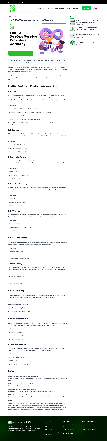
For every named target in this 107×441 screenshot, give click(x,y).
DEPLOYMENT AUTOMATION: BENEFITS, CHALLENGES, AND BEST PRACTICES (86, 28)
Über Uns (49, 8)
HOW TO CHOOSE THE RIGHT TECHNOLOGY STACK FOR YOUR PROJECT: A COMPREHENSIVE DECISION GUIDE (86, 42)
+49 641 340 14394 (15, 2)
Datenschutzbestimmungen (23, 439)
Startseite (41, 8)
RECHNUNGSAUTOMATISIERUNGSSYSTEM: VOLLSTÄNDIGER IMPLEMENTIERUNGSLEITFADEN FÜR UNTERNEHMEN (87, 35)
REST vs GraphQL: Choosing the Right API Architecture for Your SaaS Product (87, 21)
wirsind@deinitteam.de (30, 2)
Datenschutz (11, 439)
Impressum (34, 439)
